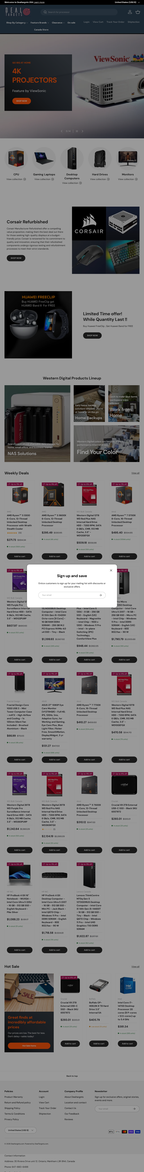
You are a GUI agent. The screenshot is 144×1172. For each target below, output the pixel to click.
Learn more (39, 2)
